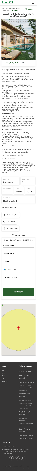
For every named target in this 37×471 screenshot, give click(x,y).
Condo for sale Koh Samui (26, 406)
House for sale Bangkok (24, 377)
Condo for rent (23, 408)
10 (25, 19)
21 (25, 21)
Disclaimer (26, 466)
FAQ (3, 378)
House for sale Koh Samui (26, 382)
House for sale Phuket (25, 385)
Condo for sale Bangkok (24, 395)
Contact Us (19, 292)
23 (18, 22)
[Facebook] (11, 458)
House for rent (23, 426)
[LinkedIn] (23, 458)
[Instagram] (17, 458)
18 (20, 21)
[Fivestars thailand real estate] (7, 2)
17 (18, 21)
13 (11, 21)
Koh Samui (14, 10)
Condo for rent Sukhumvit (23, 419)
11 (27, 19)
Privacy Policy (7, 466)
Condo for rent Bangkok (24, 413)
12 (9, 21)
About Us (4, 381)
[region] (18, 330)
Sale (17, 8)
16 (16, 21)
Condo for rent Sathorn (26, 423)
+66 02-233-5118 (9, 446)
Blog (3, 376)
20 (23, 21)
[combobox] (25, 62)
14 (13, 21)
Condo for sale (23, 390)
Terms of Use (17, 466)
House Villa (5, 10)
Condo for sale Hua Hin (25, 403)
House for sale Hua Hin (25, 388)
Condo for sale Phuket (25, 400)
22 (27, 21)
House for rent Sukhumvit (26, 435)
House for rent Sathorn (26, 438)
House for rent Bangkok (24, 430)
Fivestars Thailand (8, 8)
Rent (3, 373)
